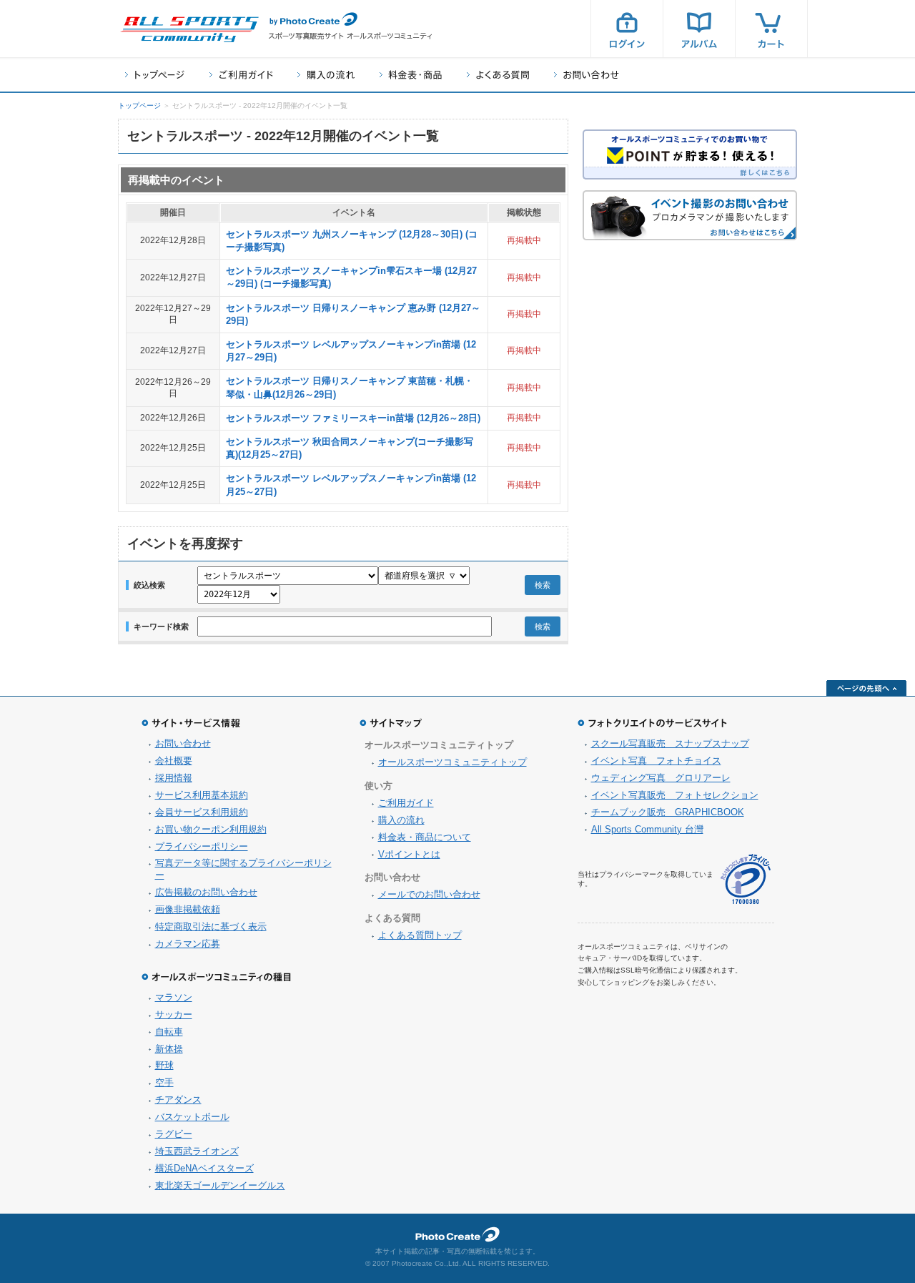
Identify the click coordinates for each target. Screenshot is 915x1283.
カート (771, 28)
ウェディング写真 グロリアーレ (661, 777)
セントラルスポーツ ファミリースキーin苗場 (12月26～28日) (353, 418)
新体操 (169, 1048)
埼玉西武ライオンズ (197, 1151)
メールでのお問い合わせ (429, 894)
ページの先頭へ (866, 688)
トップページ (155, 75)
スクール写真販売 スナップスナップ (670, 743)
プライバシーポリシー (201, 846)
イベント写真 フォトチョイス (656, 760)
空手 (164, 1082)
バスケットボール (192, 1116)
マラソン (173, 997)
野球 (164, 1065)
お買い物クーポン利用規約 (211, 829)
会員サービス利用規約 (201, 812)
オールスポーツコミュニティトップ (452, 762)
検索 (542, 585)
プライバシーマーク (746, 879)
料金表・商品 (410, 75)
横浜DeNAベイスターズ (204, 1168)
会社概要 (173, 760)
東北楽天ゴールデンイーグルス (220, 1185)
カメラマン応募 (187, 943)
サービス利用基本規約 (201, 795)
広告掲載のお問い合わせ (206, 892)
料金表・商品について (424, 837)
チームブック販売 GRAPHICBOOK (667, 812)
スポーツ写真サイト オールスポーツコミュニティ (189, 29)
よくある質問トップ (420, 935)
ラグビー (173, 1134)
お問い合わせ (586, 75)
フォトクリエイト (457, 1234)
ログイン (627, 28)
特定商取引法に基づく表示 (211, 926)
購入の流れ (326, 75)
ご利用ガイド (241, 75)
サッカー (173, 1014)
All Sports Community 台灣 (647, 829)
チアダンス (178, 1099)
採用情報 (173, 777)
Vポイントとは (409, 854)
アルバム (699, 28)
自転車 (169, 1031)
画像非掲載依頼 (187, 909)
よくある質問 (498, 75)
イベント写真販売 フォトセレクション (674, 795)
